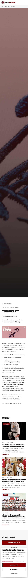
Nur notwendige (14, 569)
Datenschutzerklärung (7, 561)
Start (2, 6)
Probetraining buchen (13, 542)
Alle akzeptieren (14, 565)
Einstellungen (13, 573)
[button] (14, 332)
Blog (6, 6)
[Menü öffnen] (25, 2)
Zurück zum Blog (7, 303)
